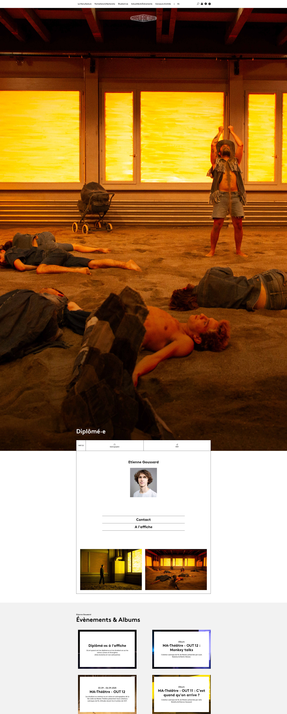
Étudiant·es (123, 4)
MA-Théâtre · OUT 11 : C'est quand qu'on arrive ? (181, 692)
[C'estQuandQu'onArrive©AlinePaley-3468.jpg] (111, 569)
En (178, 4)
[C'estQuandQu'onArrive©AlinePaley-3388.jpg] (176, 569)
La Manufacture (84, 4)
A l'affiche (143, 527)
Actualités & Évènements (141, 4)
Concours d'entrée (163, 4)
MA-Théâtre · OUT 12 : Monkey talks (181, 647)
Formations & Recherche (105, 4)
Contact (143, 519)
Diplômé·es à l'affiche (107, 645)
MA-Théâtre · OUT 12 (107, 692)
